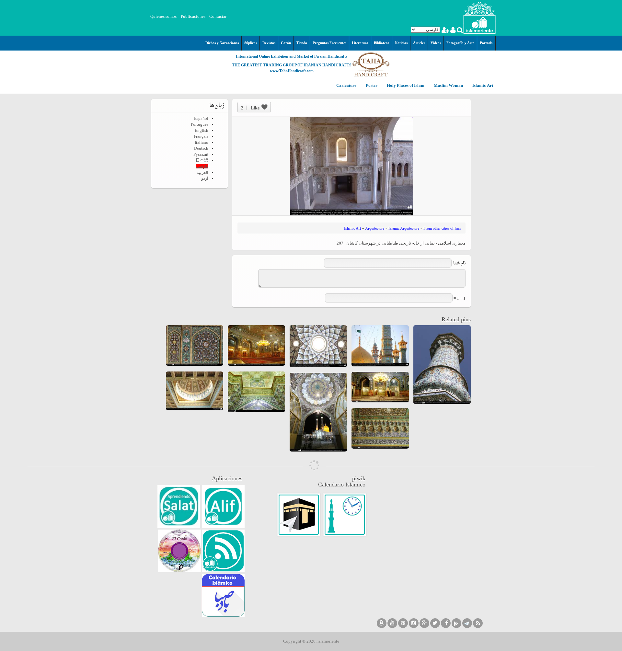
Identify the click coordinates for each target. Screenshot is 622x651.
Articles (419, 43)
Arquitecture (374, 228)
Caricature (346, 86)
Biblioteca (381, 43)
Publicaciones (193, 16)
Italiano (201, 142)
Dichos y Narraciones (222, 43)
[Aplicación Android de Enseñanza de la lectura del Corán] (223, 506)
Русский (200, 154)
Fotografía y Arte (460, 43)
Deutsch (201, 148)
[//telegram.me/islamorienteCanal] (467, 623)
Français (201, 136)
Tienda (301, 43)
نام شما (459, 263)
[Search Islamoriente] (459, 31)
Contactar (217, 16)
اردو (204, 178)
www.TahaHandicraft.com (292, 71)
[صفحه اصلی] (479, 17)
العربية (202, 172)
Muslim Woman (448, 86)
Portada (486, 43)
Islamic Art (482, 86)
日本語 (202, 160)
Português (199, 124)
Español (201, 118)
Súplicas (250, 43)
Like (250, 108)
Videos (436, 43)
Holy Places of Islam (405, 86)
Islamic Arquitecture (403, 228)
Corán (286, 43)
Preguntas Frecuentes (329, 43)
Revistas (268, 43)
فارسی (202, 166)
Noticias (401, 43)
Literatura (360, 43)
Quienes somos (163, 16)
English (201, 130)
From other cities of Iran (442, 228)
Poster (371, 86)
